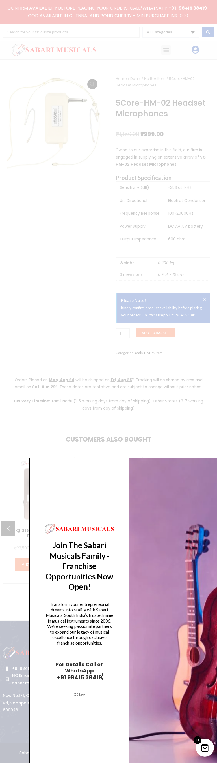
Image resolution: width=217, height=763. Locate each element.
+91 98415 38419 (79, 677)
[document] (108, 381)
